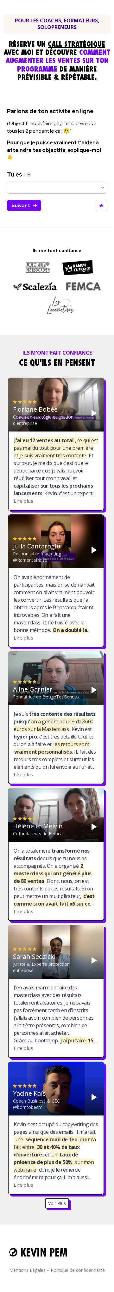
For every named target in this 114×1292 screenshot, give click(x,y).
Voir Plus (57, 1203)
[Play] (94, 413)
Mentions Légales (27, 1270)
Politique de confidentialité (78, 1270)
